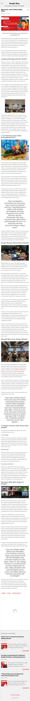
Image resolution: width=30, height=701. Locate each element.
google (8, 593)
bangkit (3, 593)
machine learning (16, 593)
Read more (25, 651)
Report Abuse (15, 697)
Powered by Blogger (15, 695)
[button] (28, 10)
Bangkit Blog (14, 3)
